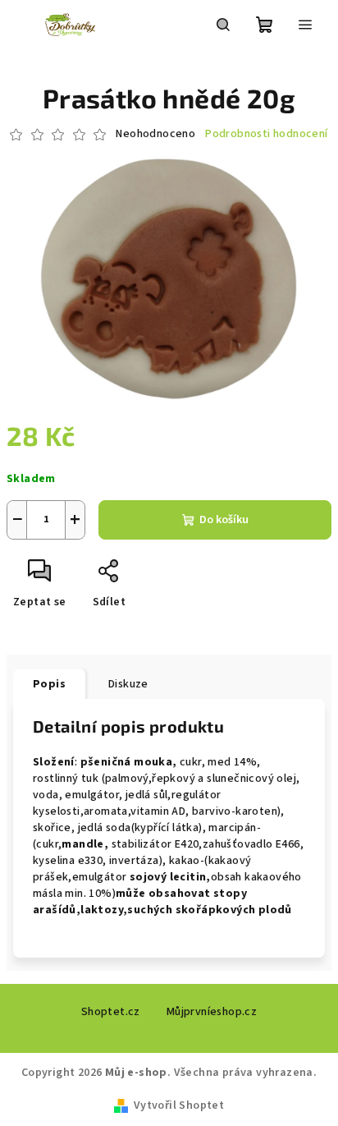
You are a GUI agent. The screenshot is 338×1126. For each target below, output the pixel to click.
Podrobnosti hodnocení (266, 134)
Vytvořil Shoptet (179, 1105)
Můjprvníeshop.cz (212, 1012)
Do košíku (224, 520)
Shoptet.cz (110, 1012)
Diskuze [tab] (128, 684)
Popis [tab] (49, 684)
